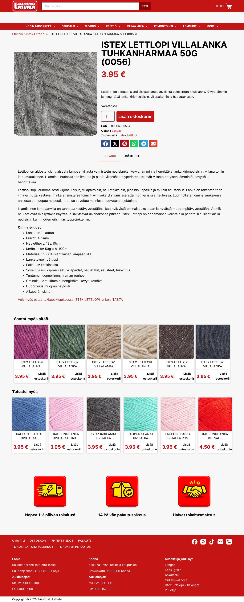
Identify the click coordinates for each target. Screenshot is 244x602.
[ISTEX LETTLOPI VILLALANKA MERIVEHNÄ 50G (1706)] (67, 342)
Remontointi (163, 26)
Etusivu (17, 34)
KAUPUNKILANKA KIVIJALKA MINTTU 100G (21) (140, 436)
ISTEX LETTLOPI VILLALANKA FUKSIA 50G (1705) (31, 364)
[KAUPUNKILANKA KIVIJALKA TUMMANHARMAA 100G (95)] (103, 414)
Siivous (90, 26)
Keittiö (111, 26)
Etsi (145, 6)
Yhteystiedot (62, 540)
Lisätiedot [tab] (131, 156)
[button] (105, 143)
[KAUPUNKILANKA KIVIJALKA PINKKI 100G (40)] (66, 414)
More (211, 26)
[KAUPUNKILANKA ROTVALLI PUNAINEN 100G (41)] (215, 414)
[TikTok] (212, 542)
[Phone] (229, 542)
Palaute (85, 540)
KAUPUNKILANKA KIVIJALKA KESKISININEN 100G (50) (29, 436)
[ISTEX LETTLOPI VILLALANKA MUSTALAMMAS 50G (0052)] (176, 342)
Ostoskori (38, 540)
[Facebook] (194, 542)
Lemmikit (190, 26)
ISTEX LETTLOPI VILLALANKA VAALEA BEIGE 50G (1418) (140, 364)
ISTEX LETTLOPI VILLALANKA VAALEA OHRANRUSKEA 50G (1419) (104, 364)
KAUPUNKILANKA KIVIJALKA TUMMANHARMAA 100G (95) (103, 436)
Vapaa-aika (135, 26)
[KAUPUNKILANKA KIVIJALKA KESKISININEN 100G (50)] (29, 414)
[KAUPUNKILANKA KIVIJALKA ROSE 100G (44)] (177, 414)
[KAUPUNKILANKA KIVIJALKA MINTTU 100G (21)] (140, 414)
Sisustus (68, 26)
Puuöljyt (171, 590)
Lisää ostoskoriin (135, 116)
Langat (116, 131)
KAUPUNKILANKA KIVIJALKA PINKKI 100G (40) (66, 436)
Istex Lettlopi (35, 34)
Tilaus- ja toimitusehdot (32, 547)
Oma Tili (18, 540)
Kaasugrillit (173, 570)
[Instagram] (203, 542)
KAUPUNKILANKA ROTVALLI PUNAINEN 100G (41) (215, 436)
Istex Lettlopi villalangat (182, 585)
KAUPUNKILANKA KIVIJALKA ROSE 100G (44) (178, 436)
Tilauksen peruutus (74, 547)
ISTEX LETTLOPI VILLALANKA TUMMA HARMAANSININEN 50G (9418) (212, 364)
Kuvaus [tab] (110, 156)
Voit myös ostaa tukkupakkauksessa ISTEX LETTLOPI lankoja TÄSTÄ (70, 299)
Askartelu (172, 575)
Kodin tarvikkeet (38, 26)
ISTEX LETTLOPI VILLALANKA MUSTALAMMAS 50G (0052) (176, 364)
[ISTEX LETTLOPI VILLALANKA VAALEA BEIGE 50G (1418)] (140, 342)
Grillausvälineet (176, 580)
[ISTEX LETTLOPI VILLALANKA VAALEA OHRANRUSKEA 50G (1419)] (104, 342)
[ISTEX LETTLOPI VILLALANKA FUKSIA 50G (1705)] (31, 342)
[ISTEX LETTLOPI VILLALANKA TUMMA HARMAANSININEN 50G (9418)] (213, 342)
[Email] (220, 542)
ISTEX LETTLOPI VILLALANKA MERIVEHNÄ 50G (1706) (67, 364)
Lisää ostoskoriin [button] (42, 376)
